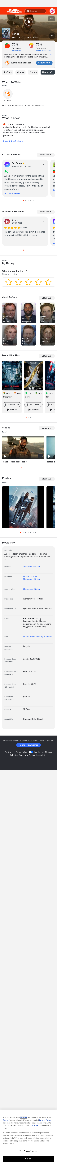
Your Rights (34, 1125)
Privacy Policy (45, 1120)
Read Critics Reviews (13, 141)
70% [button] (15, 44)
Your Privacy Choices (43, 752)
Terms (5, 1120)
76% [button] (39, 44)
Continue (28, 1159)
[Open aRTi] (52, 11)
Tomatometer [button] (16, 48)
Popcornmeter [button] (41, 48)
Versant (23, 1117)
